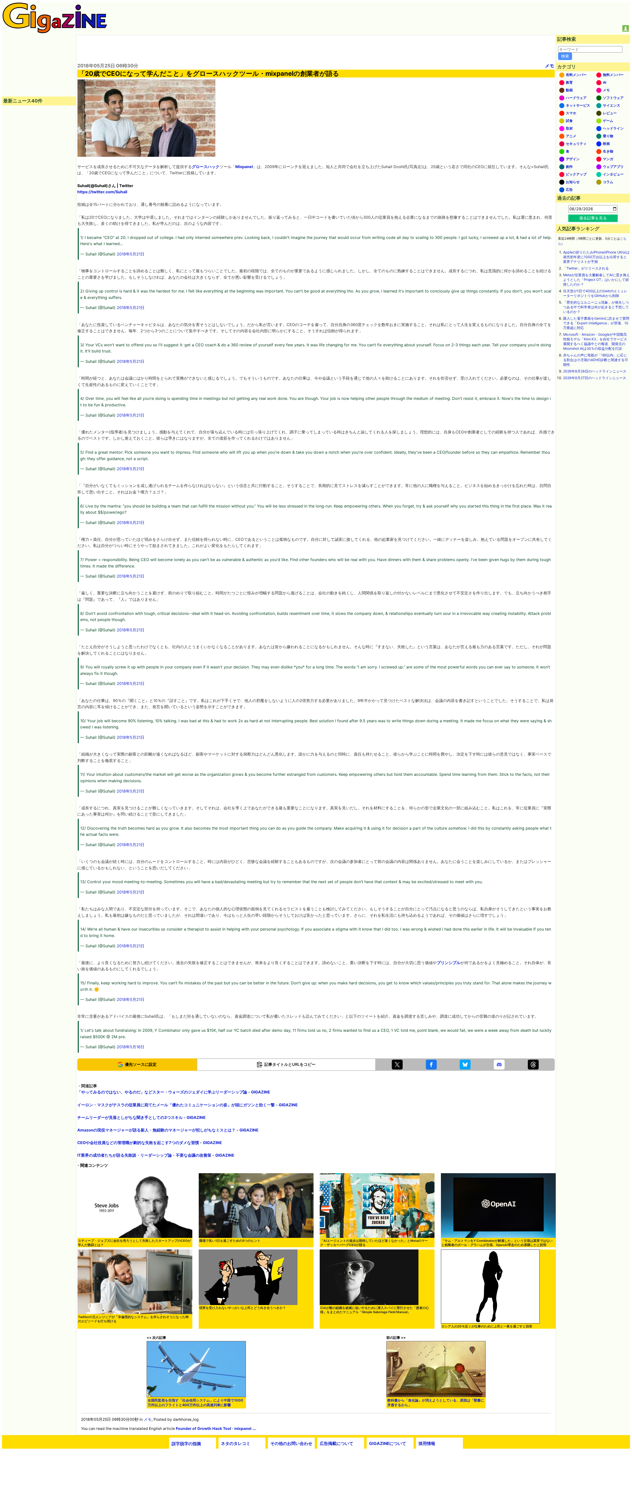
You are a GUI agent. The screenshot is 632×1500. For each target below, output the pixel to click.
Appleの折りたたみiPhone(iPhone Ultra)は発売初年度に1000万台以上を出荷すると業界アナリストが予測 (596, 257)
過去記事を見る (593, 217)
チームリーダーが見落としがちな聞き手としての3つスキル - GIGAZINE (141, 1117)
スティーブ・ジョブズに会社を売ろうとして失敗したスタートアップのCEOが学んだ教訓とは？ (134, 1243)
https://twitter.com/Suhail (102, 191)
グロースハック (205, 166)
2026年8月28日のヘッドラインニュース (594, 371)
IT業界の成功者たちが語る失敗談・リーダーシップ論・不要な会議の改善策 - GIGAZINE (155, 1155)
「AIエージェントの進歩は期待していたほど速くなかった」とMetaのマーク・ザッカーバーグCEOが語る (374, 1243)
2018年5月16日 (130, 1046)
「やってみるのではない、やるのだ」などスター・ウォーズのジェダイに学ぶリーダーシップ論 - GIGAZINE (173, 1092)
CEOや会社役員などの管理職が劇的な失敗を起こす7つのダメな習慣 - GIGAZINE (149, 1142)
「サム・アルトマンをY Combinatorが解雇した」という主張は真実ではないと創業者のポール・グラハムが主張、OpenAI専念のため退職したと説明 (497, 1243)
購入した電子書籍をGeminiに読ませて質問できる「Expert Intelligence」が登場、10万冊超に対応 (596, 323)
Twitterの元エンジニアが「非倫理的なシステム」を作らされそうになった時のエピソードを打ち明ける (133, 1319)
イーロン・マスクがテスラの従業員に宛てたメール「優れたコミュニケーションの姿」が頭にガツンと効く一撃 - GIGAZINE (187, 1104)
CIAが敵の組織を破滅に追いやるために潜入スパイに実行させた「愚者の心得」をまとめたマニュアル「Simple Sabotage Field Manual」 (374, 1310)
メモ (549, 66)
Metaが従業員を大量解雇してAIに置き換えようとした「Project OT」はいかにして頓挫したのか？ (596, 279)
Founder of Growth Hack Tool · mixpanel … (215, 1428)
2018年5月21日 (130, 254)
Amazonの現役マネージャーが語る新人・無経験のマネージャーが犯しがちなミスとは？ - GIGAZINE (167, 1130)
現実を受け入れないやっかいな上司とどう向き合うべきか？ (242, 1308)
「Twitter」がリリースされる (586, 268)
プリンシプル (448, 962)
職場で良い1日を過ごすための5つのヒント (229, 1241)
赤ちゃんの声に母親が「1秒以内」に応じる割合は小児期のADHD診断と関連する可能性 (595, 360)
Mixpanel (244, 166)
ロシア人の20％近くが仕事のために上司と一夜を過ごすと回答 (486, 1326)
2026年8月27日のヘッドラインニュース (594, 378)
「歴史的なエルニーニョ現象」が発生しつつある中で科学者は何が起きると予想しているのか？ (596, 307)
